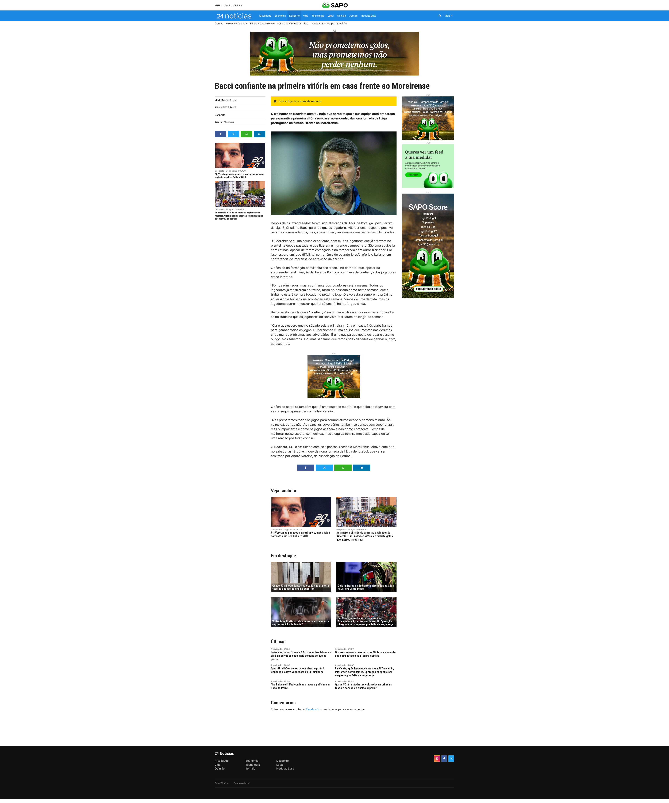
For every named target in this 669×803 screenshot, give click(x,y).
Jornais (237, 5)
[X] (451, 758)
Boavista (218, 122)
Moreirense (229, 122)
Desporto (220, 114)
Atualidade (276, 649)
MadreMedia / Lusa (226, 100)
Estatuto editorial (242, 783)
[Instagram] (437, 758)
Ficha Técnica (221, 783)
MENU (218, 5)
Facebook (312, 709)
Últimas (278, 641)
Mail (227, 5)
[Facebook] (444, 758)
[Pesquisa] (440, 15)
